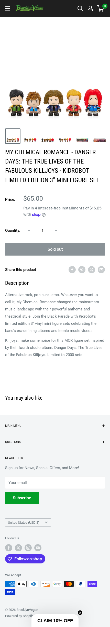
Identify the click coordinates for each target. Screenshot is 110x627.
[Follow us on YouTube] (37, 547)
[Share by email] (101, 269)
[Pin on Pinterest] (81, 269)
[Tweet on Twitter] (91, 269)
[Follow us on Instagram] (28, 547)
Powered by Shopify (19, 616)
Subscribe (22, 497)
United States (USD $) (23, 522)
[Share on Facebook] (72, 269)
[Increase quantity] (56, 230)
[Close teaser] (80, 612)
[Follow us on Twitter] (18, 547)
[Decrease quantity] (29, 230)
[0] (100, 8)
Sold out (55, 249)
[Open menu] (7, 8)
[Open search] (80, 8)
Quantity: (12, 230)
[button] (55, 620)
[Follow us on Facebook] (8, 547)
